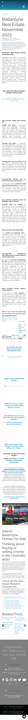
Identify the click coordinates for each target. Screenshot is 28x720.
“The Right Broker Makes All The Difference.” (14, 497)
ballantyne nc (21, 42)
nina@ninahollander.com (15, 669)
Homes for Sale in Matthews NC (13, 601)
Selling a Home (12, 40)
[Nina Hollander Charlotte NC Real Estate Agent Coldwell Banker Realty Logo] (10, 2)
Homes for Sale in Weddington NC (14, 605)
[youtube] (24, 679)
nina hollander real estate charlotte (12, 49)
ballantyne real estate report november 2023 (11, 44)
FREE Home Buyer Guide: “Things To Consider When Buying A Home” (14, 405)
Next (23, 14)
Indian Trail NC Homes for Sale (13, 607)
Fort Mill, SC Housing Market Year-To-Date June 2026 (19, 628)
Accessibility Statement (11, 708)
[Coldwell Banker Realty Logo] (10, 6)
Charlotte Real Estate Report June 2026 (7, 625)
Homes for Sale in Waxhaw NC (13, 604)
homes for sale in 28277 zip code (12, 46)
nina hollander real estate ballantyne (12, 48)
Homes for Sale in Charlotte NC (13, 596)
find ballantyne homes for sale (13, 45)
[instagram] (11, 679)
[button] (3, 625)
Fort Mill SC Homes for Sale (12, 600)
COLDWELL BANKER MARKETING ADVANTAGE (15, 460)
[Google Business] (6, 679)
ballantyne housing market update (11, 42)
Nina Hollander (6, 561)
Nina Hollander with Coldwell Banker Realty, (15, 471)
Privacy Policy (19, 708)
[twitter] (19, 679)
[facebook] (3, 679)
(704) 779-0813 (15, 668)
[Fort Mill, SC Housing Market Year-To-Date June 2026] (20, 617)
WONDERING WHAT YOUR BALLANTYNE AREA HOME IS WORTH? (14, 417)
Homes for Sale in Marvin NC (12, 603)
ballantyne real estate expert (18, 43)
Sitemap (4, 708)
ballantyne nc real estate (7, 43)
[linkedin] (15, 679)
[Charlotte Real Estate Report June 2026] (8, 617)
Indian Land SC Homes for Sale (13, 608)
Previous (5, 14)
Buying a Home (10, 39)
